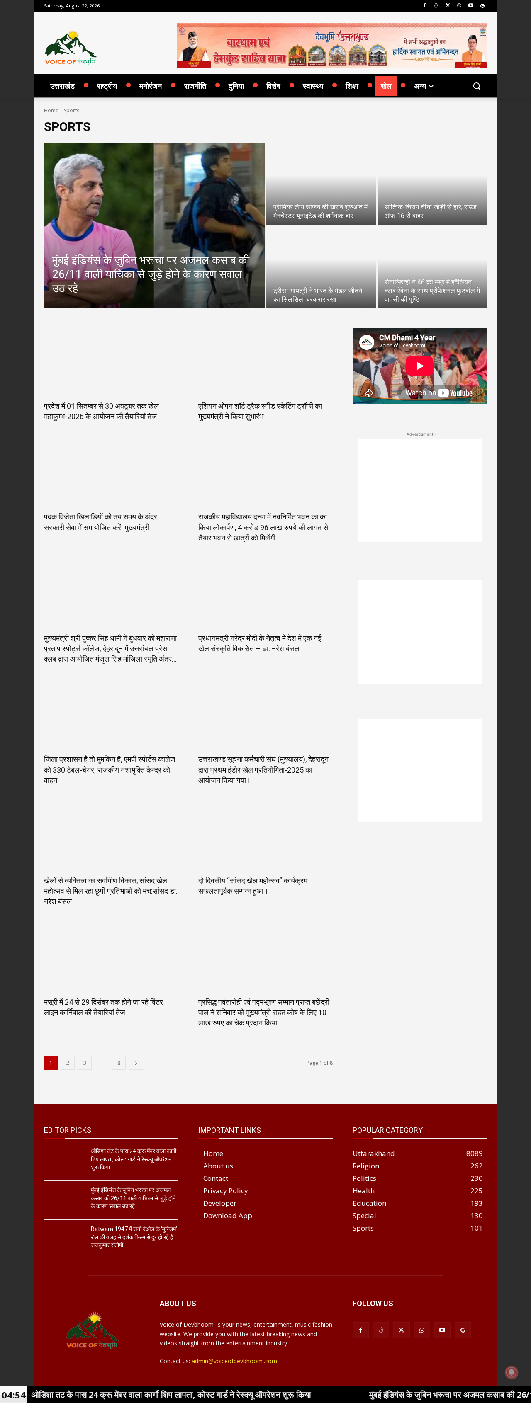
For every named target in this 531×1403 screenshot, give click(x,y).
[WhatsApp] (459, 6)
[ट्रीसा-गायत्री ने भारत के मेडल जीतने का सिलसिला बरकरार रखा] (321, 267)
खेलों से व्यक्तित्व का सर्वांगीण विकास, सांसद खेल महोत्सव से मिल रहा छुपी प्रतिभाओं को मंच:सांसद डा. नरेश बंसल (111, 891)
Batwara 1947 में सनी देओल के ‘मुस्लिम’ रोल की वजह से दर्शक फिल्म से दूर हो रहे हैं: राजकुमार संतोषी (134, 1237)
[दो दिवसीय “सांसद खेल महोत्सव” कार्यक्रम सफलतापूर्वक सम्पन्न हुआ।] (265, 836)
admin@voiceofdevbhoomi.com (234, 1361)
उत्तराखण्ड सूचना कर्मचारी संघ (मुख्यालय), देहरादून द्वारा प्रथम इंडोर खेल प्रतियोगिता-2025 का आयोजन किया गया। (263, 769)
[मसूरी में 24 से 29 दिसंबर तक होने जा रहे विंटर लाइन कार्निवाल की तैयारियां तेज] (111, 957)
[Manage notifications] (511, 1372)
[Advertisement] (420, 490)
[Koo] (436, 6)
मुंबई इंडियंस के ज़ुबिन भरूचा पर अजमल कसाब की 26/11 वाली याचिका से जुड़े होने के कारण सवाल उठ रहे (133, 1198)
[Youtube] (470, 6)
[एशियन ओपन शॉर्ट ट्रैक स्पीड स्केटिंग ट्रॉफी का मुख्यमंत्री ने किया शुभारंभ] (265, 361)
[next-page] (136, 1063)
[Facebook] (424, 6)
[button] (477, 86)
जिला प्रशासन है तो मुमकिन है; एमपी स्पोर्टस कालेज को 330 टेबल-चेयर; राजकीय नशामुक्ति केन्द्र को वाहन (109, 769)
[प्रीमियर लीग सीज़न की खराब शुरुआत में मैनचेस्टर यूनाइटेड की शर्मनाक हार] (321, 184)
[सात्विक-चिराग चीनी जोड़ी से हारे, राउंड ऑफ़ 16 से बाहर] (432, 184)
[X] (448, 6)
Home (51, 110)
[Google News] (482, 6)
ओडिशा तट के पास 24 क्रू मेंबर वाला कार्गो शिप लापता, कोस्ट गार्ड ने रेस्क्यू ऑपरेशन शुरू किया (133, 1159)
